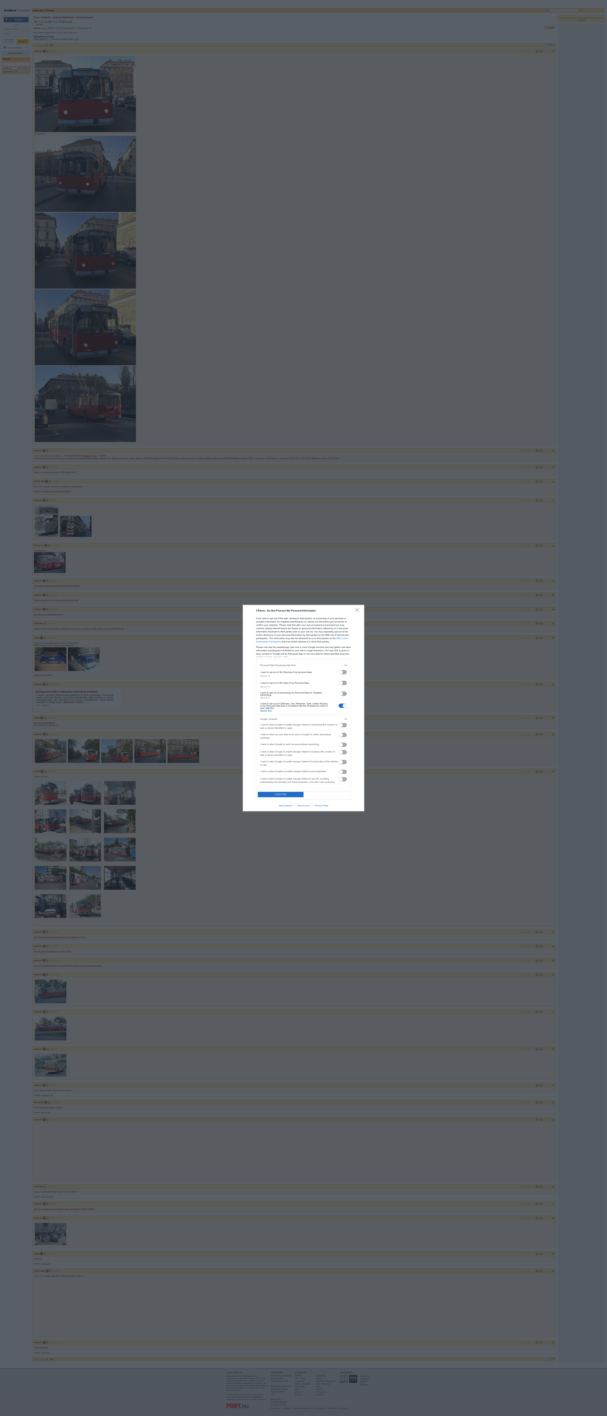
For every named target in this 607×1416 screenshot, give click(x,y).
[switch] (343, 672)
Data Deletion (285, 805)
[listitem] (303, 665)
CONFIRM (281, 794)
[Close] (358, 611)
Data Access (303, 805)
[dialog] (303, 708)
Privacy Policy (321, 805)
